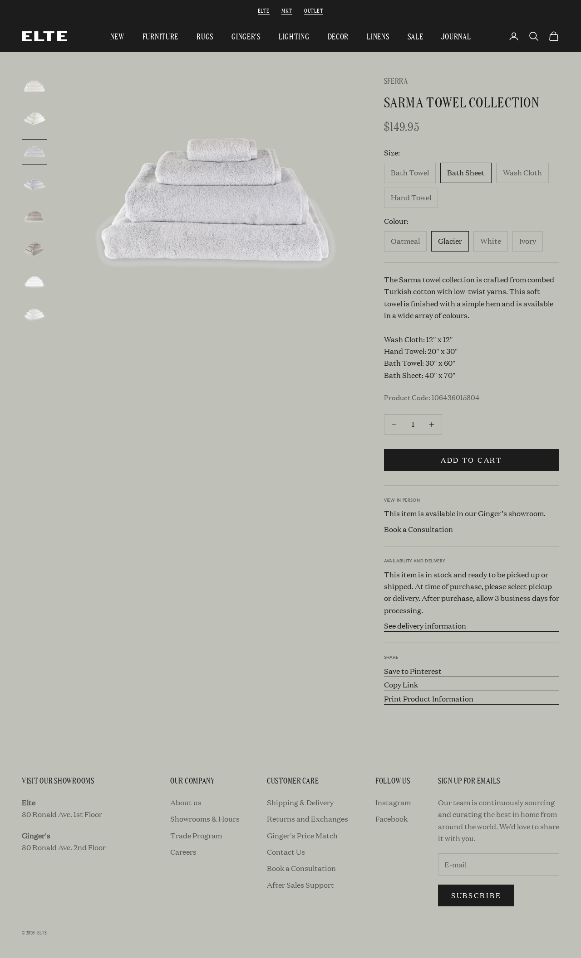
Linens (378, 36)
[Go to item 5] (34, 217)
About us (186, 802)
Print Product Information (428, 698)
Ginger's (246, 36)
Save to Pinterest (413, 671)
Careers (183, 852)
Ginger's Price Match (302, 835)
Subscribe (476, 895)
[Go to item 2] (34, 119)
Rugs (205, 36)
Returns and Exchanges (307, 818)
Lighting (294, 36)
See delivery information (425, 625)
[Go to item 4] (34, 184)
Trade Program (196, 835)
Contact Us (286, 852)
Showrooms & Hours (205, 818)
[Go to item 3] (34, 152)
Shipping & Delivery (300, 802)
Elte (264, 10)
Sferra (396, 80)
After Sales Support (300, 885)
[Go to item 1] (34, 86)
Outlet (313, 10)
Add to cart (471, 460)
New (117, 36)
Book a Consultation (418, 529)
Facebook (391, 818)
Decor (338, 36)
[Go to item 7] (34, 282)
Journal (456, 36)
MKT (286, 10)
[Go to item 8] (34, 315)
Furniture (160, 36)
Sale (415, 36)
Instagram (393, 802)
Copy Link (401, 684)
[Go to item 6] (34, 249)
